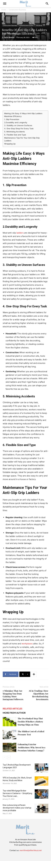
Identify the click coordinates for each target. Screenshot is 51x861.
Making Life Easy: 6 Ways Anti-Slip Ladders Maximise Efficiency (23, 114)
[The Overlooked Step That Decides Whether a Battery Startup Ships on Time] (9, 721)
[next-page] (8, 757)
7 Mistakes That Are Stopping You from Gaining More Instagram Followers (13, 695)
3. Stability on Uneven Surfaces (18, 125)
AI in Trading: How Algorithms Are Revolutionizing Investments (38, 695)
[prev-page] (4, 757)
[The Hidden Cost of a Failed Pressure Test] (9, 734)
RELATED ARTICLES (12, 708)
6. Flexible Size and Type (15, 135)
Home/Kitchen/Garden (26, 25)
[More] (34, 674)
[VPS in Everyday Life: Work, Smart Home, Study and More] (41, 781)
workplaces (27, 643)
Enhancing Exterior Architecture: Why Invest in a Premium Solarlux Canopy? (31, 747)
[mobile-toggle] (4, 3)
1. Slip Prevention (11, 119)
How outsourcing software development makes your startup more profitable (17, 808)
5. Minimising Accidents (14, 132)
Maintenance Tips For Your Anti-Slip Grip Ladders (22, 139)
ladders (20, 232)
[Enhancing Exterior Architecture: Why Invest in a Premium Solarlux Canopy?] (9, 747)
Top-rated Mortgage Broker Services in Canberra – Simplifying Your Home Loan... (17, 793)
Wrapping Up (10, 144)
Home (3, 10)
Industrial (39, 25)
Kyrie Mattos (9, 37)
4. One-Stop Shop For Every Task (19, 128)
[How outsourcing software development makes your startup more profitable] (41, 808)
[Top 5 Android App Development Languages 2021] (41, 768)
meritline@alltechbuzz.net (31, 850)
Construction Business (17, 10)
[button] (47, 3)
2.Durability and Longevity (15, 122)
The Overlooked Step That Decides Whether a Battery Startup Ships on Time (30, 721)
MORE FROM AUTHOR (14, 712)
